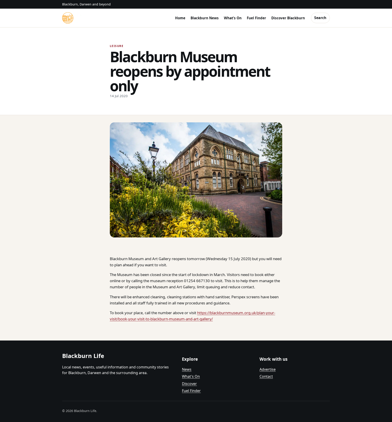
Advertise (268, 369)
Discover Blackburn (288, 18)
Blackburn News (205, 18)
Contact (266, 376)
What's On (191, 376)
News (186, 369)
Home (180, 18)
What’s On (233, 18)
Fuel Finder (256, 18)
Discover (189, 383)
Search (320, 17)
